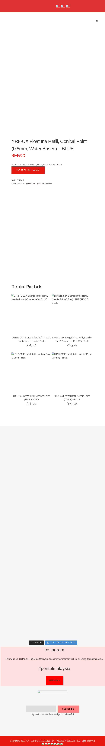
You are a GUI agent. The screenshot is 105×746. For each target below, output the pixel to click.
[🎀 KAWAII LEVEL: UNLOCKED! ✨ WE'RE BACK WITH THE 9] (26, 559)
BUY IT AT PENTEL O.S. (28, 170)
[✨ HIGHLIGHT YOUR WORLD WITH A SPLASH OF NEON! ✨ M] (26, 612)
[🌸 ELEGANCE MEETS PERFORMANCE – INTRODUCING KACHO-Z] (26, 453)
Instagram (24, 659)
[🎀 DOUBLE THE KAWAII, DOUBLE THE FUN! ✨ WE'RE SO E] (26, 506)
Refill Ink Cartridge (44, 184)
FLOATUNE (31, 184)
